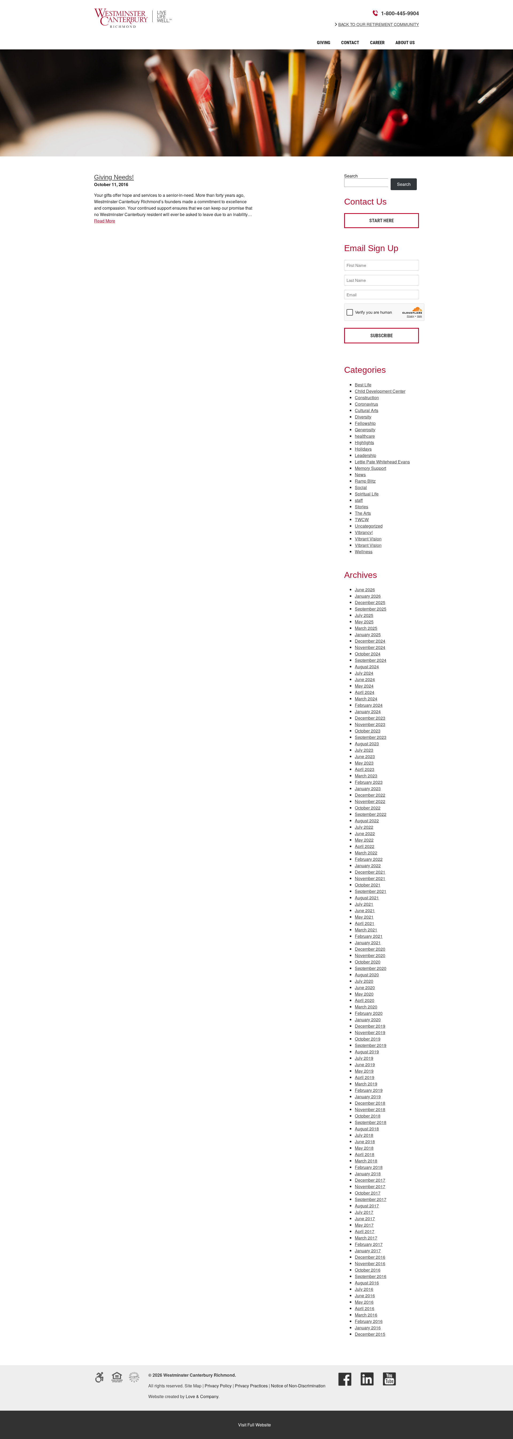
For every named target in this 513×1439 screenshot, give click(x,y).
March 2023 (366, 776)
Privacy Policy (218, 1386)
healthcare (365, 436)
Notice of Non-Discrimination (298, 1386)
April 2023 (364, 769)
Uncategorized (369, 526)
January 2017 (368, 1251)
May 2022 (364, 840)
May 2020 (364, 994)
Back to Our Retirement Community (378, 24)
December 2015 (370, 1334)
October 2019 (367, 1039)
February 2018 (369, 1167)
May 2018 (364, 1148)
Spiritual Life (367, 494)
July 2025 (364, 615)
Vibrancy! (364, 532)
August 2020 (367, 975)
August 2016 (367, 1283)
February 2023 (369, 782)
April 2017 (364, 1231)
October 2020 (367, 962)
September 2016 (370, 1276)
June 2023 (365, 756)
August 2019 (367, 1052)
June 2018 (365, 1141)
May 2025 (364, 622)
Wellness (363, 551)
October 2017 (367, 1193)
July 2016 (364, 1289)
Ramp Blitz (365, 481)
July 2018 (364, 1135)
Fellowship (365, 423)
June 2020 (365, 987)
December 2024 (370, 641)
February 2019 (369, 1090)
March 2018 (366, 1161)
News (360, 474)
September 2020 (370, 968)
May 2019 (364, 1071)
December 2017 (370, 1180)
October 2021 (367, 885)
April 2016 (364, 1308)
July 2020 (364, 981)
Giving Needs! (114, 177)
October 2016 (367, 1270)
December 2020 (370, 949)
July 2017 (364, 1212)
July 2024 (364, 673)
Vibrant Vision (368, 539)
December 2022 (370, 795)
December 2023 (370, 718)
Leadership (365, 455)
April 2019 (364, 1077)
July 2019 (364, 1058)
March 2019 (366, 1084)
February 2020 (369, 1013)
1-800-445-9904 (400, 13)
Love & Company (202, 1396)
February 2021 (369, 936)
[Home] (133, 24)
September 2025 (370, 609)
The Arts (363, 513)
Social (361, 487)
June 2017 (365, 1218)
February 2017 (369, 1244)
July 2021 (364, 904)
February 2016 (369, 1321)
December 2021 (370, 872)
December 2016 (370, 1257)
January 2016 (368, 1328)
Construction (367, 397)
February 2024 (369, 705)
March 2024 (366, 699)
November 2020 (370, 955)
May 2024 (364, 686)
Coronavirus (366, 404)
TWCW (362, 519)
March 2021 (366, 930)
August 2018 (367, 1129)
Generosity (365, 430)
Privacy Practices (251, 1386)
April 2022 (364, 846)
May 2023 (364, 763)
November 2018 (370, 1109)
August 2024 (367, 666)
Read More (104, 221)
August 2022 (367, 821)
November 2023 (370, 724)
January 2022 (368, 865)
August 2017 (367, 1206)
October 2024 (367, 654)
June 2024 (365, 679)
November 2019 (370, 1032)
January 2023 (368, 788)
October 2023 (367, 731)
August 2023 (367, 743)
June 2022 (365, 833)
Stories (361, 507)
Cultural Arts (366, 410)
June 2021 (365, 910)
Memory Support (370, 468)
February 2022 (369, 859)
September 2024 (370, 660)
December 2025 (370, 602)
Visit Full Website (254, 1425)
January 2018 (368, 1174)
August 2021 (367, 898)
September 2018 (370, 1122)
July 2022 (364, 827)
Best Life (363, 385)
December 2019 (370, 1026)
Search (351, 176)
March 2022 (366, 853)
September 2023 (370, 737)
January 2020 (368, 1019)
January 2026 (368, 596)
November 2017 (370, 1186)
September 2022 (370, 814)
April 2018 (364, 1154)
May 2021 (364, 917)
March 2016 (366, 1315)
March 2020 (366, 1007)
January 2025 (368, 634)
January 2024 (368, 711)
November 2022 (370, 801)
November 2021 (370, 878)
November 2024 (370, 647)
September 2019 (370, 1045)
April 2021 (364, 923)
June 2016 (365, 1295)
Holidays (363, 449)
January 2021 (368, 942)
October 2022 (367, 808)
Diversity (363, 417)
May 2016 (364, 1302)
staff (359, 500)
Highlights (364, 442)
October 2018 (367, 1116)
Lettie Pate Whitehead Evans (382, 462)
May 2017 (364, 1225)
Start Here (381, 220)
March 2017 (366, 1238)
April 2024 (364, 692)
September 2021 (370, 891)
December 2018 (370, 1103)
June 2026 (365, 589)
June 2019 (365, 1064)
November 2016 (370, 1263)
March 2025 (366, 628)
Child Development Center (380, 391)
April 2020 (364, 1000)
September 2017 (370, 1199)
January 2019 (368, 1096)
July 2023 (364, 750)
